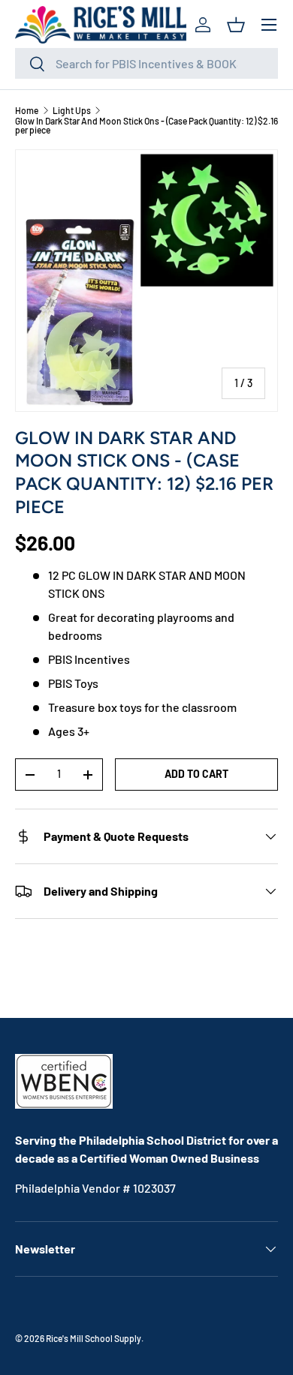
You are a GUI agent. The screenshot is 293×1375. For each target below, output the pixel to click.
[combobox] (146, 63)
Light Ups (72, 110)
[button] (235, 24)
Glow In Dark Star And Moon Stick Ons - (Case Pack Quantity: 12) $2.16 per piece (146, 125)
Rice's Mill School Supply (93, 1338)
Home (26, 110)
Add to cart (196, 773)
